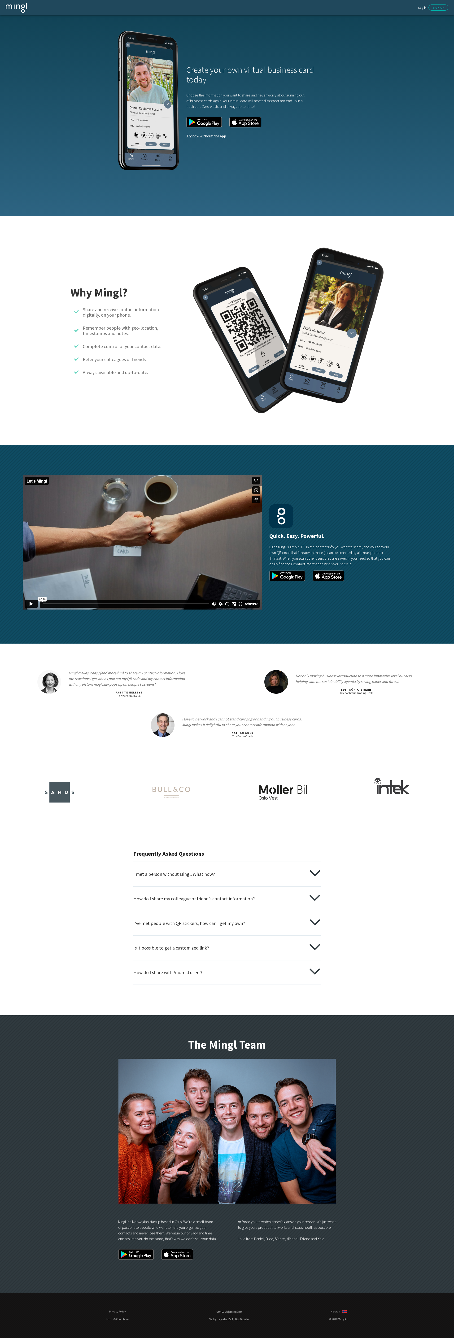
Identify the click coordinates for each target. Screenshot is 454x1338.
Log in (422, 7)
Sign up (438, 7)
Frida (269, 1238)
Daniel (259, 1238)
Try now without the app (206, 136)
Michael (292, 1238)
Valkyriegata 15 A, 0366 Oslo (229, 1319)
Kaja (321, 1238)
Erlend (305, 1238)
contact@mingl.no (229, 1311)
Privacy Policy (117, 1311)
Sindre (280, 1238)
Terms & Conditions (117, 1319)
